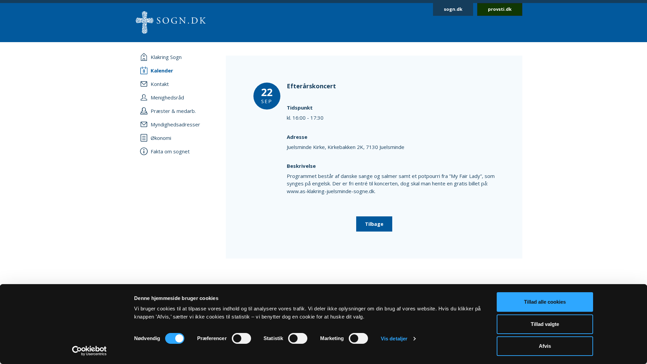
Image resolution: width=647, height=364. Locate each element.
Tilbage (374, 224)
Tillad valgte (545, 324)
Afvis (545, 346)
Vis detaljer (394, 338)
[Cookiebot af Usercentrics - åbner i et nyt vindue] (89, 351)
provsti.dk (500, 9)
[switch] (241, 338)
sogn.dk (453, 9)
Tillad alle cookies (545, 302)
